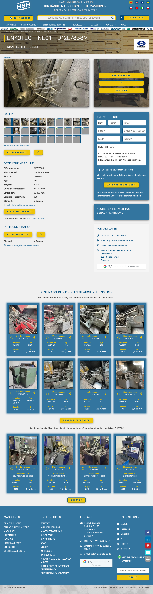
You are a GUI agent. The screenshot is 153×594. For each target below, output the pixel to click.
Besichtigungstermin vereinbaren (22, 245)
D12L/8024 (130, 394)
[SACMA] (13, 28)
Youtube (125, 524)
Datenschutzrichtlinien (130, 195)
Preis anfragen (18, 234)
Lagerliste (9, 547)
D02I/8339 (58, 469)
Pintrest (124, 544)
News (123, 25)
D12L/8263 (58, 338)
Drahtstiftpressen (27, 32)
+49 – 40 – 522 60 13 (37, 218)
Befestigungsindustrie (54, 25)
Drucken (121, 91)
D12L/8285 (94, 394)
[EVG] (70, 28)
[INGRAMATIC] (60, 28)
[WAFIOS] (4, 28)
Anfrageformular (50, 527)
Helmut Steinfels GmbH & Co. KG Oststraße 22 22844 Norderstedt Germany (93, 529)
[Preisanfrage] (34, 337)
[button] (148, 532)
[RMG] (128, 28)
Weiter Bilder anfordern (17, 145)
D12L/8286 (58, 394)
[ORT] (149, 28)
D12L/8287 (130, 338)
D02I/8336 (94, 469)
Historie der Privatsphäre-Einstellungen (55, 568)
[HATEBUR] (27, 28)
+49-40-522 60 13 (21, 18)
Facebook (125, 529)
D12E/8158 (130, 469)
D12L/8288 (94, 338)
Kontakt (110, 25)
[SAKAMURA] (138, 28)
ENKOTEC (76, 500)
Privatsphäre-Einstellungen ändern (56, 560)
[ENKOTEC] (141, 44)
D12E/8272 (23, 338)
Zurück (9, 57)
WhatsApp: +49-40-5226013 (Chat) (117, 240)
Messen (44, 547)
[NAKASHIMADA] (105, 28)
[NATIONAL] (98, 28)
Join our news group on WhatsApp (134, 559)
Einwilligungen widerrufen (55, 573)
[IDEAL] (93, 28)
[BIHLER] (50, 28)
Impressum (46, 551)
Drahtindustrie (14, 32)
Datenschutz (48, 555)
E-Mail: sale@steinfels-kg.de (114, 245)
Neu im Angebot (12, 543)
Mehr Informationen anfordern (21, 205)
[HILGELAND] (81, 28)
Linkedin (125, 534)
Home (6, 32)
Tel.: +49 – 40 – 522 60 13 (113, 235)
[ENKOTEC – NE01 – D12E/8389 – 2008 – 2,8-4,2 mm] (46, 83)
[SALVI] (124, 28)
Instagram (125, 549)
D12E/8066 (23, 394)
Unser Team (47, 535)
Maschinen (11, 25)
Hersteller (78, 25)
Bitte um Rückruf (19, 212)
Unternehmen (48, 539)
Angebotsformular (51, 531)
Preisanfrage (121, 76)
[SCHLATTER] (116, 28)
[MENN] (41, 28)
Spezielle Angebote (14, 551)
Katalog (94, 25)
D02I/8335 (23, 469)
